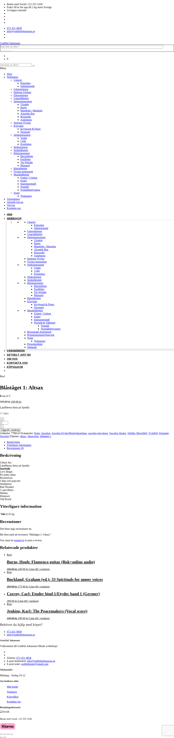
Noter (17, 192)
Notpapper (26, 196)
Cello (23, 141)
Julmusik (32, 347)
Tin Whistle (26, 162)
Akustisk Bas (27, 113)
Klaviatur (19, 125)
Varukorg (12, 691)
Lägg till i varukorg (10, 430)
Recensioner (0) (15, 448)
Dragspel (25, 131)
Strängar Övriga (22, 122)
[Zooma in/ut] (11, 734)
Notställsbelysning (30, 189)
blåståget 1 (45, 436)
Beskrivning (13, 442)
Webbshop (12, 77)
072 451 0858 (14, 631)
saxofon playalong (98, 433)
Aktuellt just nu (15, 202)
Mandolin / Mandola (31, 110)
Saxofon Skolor (117, 433)
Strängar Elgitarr (22, 92)
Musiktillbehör (21, 174)
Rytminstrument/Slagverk (40, 334)
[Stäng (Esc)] (1, 734)
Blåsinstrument (22, 153)
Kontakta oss (14, 208)
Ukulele (24, 104)
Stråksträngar (21, 147)
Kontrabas (25, 144)
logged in (19, 540)
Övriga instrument (23, 171)
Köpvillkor (15, 367)
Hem (9, 74)
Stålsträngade (27, 86)
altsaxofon (33, 436)
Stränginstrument (23, 101)
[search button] (33, 65)
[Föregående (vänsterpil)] (1, 737)
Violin (23, 138)
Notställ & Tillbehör (44, 322)
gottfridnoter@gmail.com (34, 664)
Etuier (23, 180)
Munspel (25, 165)
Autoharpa (26, 119)
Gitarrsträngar (21, 89)
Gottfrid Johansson (10, 43)
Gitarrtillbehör (21, 98)
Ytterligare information (19, 445)
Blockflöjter (26, 156)
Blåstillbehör (20, 168)
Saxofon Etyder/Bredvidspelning (69, 433)
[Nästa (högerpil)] (4, 737)
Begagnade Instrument (39, 331)
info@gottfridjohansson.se (21, 634)
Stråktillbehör (21, 150)
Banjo (23, 107)
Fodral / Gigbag (28, 177)
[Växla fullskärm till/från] (8, 734)
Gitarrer (18, 80)
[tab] (90, 442)
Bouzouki (25, 116)
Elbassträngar (21, 95)
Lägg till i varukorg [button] (39, 569)
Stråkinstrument (22, 135)
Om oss (11, 205)
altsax (23, 436)
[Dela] (4, 734)
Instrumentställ (28, 183)
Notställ (24, 186)
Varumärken (13, 199)
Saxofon (45, 433)
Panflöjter (25, 159)
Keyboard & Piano (30, 128)
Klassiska (25, 83)
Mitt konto (12, 686)
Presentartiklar (34, 344)
